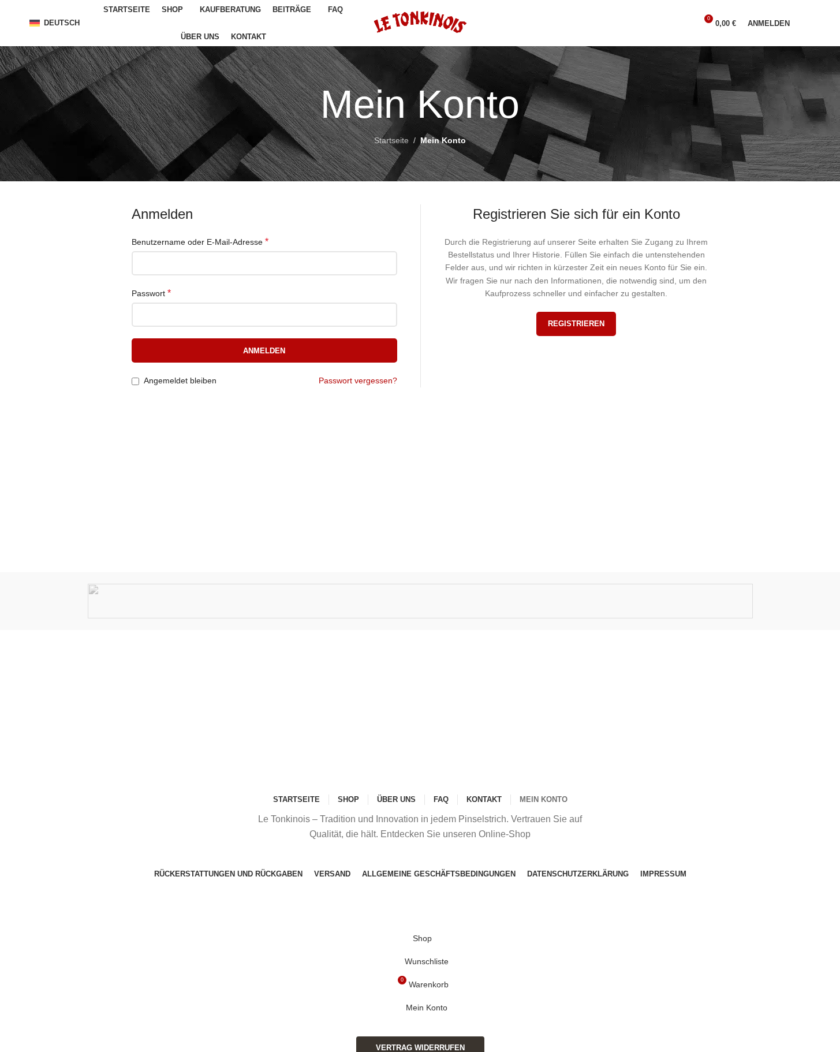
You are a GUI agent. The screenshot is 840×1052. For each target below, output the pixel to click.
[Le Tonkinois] (420, 601)
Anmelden (264, 350)
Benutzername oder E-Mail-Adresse (200, 242)
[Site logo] (420, 22)
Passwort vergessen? (358, 380)
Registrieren (576, 323)
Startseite (391, 140)
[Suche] (682, 23)
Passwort (151, 293)
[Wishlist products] (806, 23)
